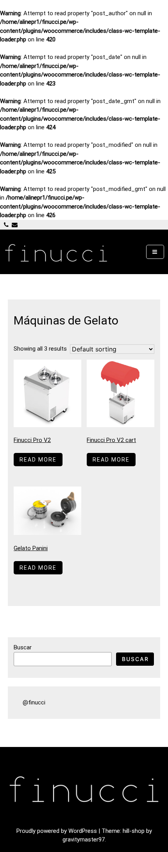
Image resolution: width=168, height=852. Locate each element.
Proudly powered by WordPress (57, 830)
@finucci (34, 702)
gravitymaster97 (84, 839)
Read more (38, 459)
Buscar (23, 647)
